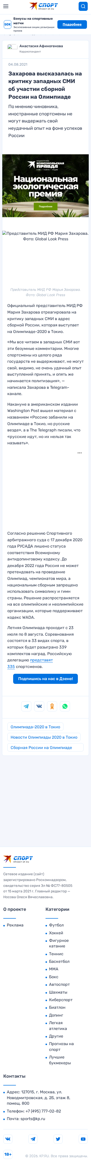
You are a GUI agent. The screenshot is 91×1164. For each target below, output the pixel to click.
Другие (56, 1036)
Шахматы (58, 992)
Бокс (53, 976)
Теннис (56, 953)
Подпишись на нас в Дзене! (45, 678)
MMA (53, 969)
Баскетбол (59, 961)
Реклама (15, 925)
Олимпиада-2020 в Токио (35, 727)
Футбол (56, 925)
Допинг (56, 1015)
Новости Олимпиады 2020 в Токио (44, 737)
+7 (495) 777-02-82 (43, 1111)
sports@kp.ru (32, 1118)
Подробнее (72, 24)
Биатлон (57, 1007)
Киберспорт (61, 999)
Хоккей (56, 932)
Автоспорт (59, 984)
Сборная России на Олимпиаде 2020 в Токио (41, 748)
